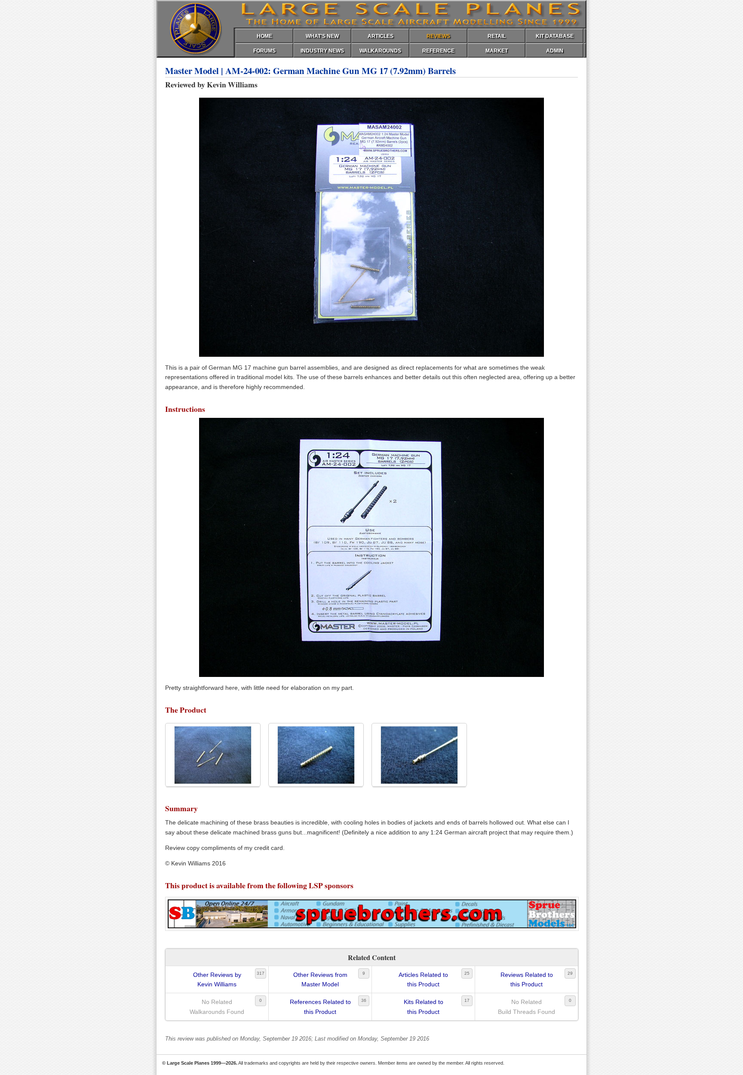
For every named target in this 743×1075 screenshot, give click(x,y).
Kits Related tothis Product (423, 1006)
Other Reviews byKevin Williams (217, 979)
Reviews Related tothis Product (526, 979)
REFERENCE (438, 51)
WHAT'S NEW (322, 36)
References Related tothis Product (320, 1006)
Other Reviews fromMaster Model (320, 979)
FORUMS (264, 51)
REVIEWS (438, 36)
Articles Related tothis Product (423, 979)
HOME (264, 36)
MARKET (496, 51)
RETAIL (497, 36)
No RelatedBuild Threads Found (526, 1006)
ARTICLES (380, 36)
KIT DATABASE (555, 36)
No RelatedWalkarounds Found (217, 1006)
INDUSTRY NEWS (322, 51)
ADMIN (554, 51)
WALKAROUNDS (380, 51)
